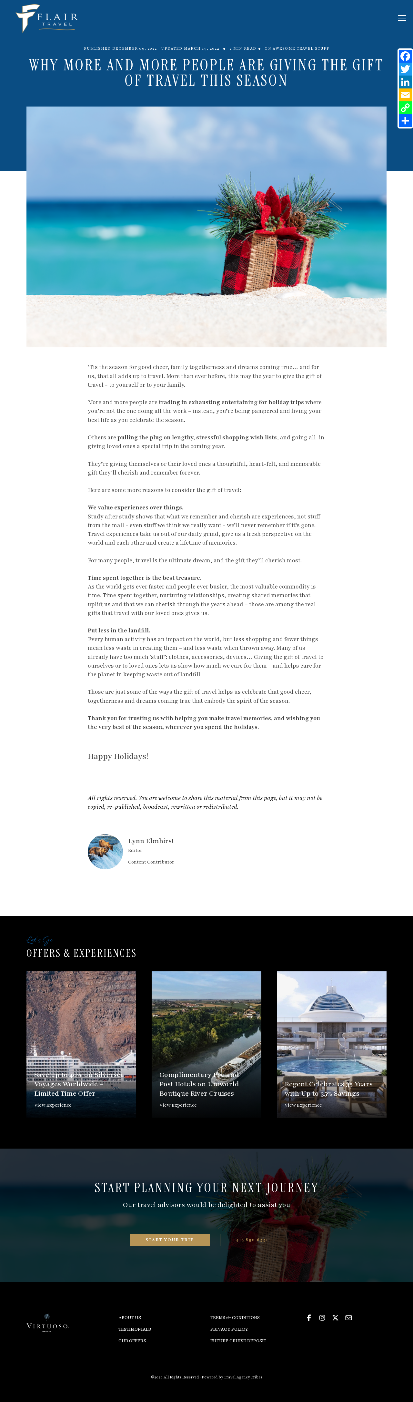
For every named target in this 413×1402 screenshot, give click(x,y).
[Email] (405, 94)
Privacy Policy (229, 1329)
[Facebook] (405, 56)
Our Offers (132, 1341)
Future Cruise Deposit (238, 1341)
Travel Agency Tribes (243, 1377)
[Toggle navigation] (402, 18)
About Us (129, 1318)
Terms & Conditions (235, 1318)
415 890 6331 (251, 1240)
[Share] (405, 120)
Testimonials (134, 1329)
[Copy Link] (405, 107)
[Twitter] (405, 69)
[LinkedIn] (405, 82)
